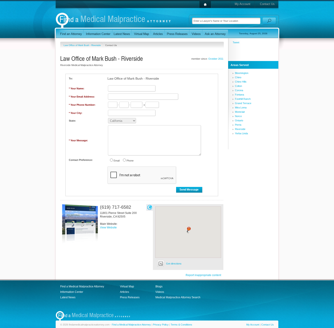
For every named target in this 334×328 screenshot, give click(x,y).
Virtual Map (127, 286)
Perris (238, 124)
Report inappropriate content (203, 275)
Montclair (240, 111)
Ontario (239, 120)
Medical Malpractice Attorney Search (177, 297)
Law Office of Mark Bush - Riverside (83, 45)
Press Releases (130, 297)
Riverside (240, 129)
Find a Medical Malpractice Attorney (82, 286)
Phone (130, 160)
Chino (238, 77)
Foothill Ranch (243, 99)
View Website (108, 227)
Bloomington (241, 73)
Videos (159, 292)
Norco (238, 116)
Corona (239, 90)
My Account (242, 4)
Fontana (239, 94)
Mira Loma (241, 107)
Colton (238, 86)
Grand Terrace (243, 103)
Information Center (71, 292)
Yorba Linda (241, 133)
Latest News (67, 297)
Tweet (236, 42)
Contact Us (267, 4)
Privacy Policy (161, 324)
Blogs (158, 286)
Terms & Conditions (181, 324)
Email (117, 160)
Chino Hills (241, 81)
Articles (124, 292)
